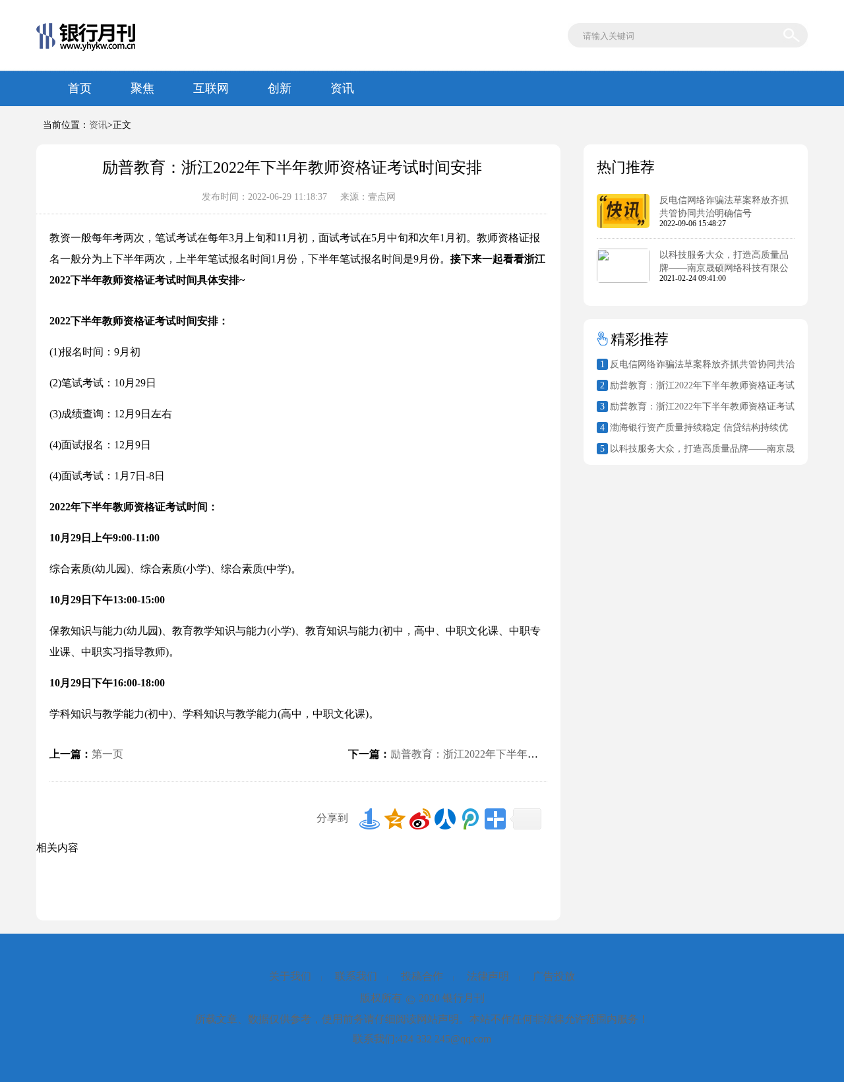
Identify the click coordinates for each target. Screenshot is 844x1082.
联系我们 (356, 976)
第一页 (107, 754)
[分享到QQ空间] (395, 818)
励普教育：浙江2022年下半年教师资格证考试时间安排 (517, 754)
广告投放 (554, 976)
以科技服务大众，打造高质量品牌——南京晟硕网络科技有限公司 (724, 268)
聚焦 (142, 88)
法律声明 (488, 976)
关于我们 (290, 976)
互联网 (211, 88)
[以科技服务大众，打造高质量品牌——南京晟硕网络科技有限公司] (623, 280)
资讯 (342, 88)
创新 (279, 88)
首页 (80, 88)
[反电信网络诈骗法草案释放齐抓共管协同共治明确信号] (623, 225)
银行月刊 (463, 998)
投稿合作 (422, 976)
